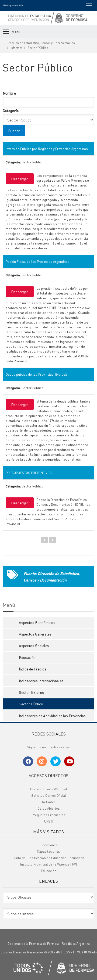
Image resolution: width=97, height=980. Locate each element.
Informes (16, 48)
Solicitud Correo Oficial (48, 796)
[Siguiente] (52, 540)
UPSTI (48, 821)
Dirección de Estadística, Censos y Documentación (40, 43)
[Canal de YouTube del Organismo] (69, 761)
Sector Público (37, 48)
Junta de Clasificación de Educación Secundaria (49, 858)
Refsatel (48, 802)
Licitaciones (49, 845)
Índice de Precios (32, 668)
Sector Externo (31, 692)
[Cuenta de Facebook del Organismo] (28, 761)
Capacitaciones (48, 851)
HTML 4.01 (80, 952)
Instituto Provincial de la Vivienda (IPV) (48, 864)
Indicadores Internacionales (41, 680)
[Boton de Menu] (89, 5)
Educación (27, 657)
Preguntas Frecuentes (48, 815)
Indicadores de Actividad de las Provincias (52, 715)
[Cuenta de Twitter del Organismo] (55, 761)
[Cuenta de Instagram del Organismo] (42, 761)
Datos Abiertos (48, 808)
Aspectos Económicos (37, 622)
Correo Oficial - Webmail (48, 789)
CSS (67, 952)
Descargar (19, 178)
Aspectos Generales (35, 633)
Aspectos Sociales (34, 645)
